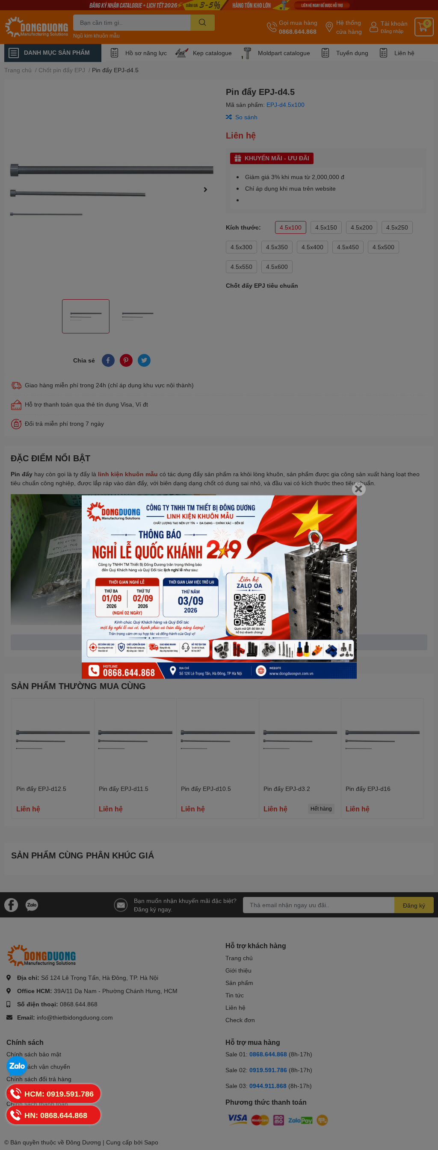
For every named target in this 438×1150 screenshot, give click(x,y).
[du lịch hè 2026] (219, 587)
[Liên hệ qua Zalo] (17, 1066)
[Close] (359, 489)
